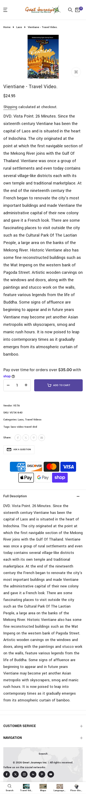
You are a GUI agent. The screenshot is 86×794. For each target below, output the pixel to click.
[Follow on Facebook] (6, 774)
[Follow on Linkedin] (33, 774)
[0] (77, 10)
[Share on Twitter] (25, 437)
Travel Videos (33, 420)
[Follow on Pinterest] (42, 774)
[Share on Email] (41, 437)
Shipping (10, 106)
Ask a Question (22, 449)
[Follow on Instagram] (24, 774)
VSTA (16, 406)
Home (7, 27)
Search (43, 754)
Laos (19, 27)
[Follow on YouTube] (50, 774)
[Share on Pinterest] (33, 437)
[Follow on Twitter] (15, 774)
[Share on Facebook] (18, 437)
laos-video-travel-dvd (24, 427)
